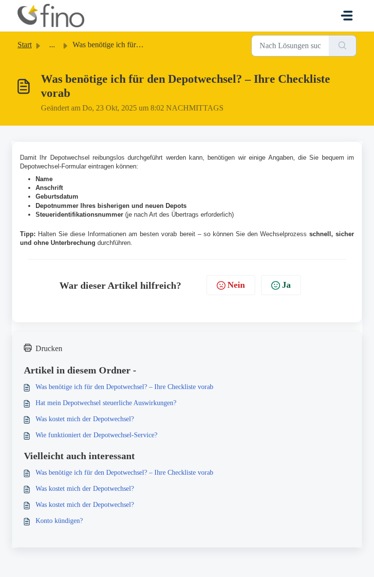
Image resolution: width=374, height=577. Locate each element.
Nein (236, 285)
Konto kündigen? (59, 520)
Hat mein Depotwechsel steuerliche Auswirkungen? (106, 403)
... (52, 44)
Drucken (49, 348)
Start (25, 44)
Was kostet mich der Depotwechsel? (85, 419)
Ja (286, 285)
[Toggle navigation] (346, 15)
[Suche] (342, 45)
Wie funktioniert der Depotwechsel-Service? (96, 435)
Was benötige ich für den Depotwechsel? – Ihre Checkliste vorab (124, 387)
